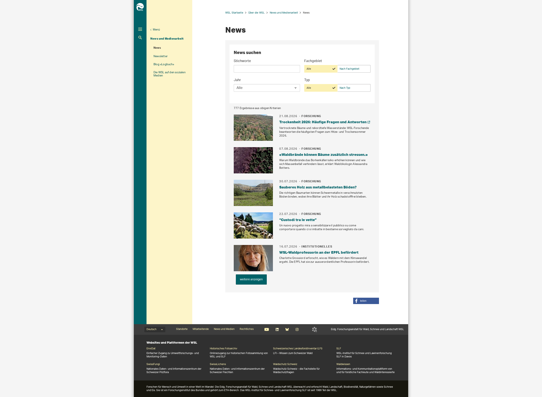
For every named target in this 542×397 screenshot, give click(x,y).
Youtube (266, 329)
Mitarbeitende (201, 329)
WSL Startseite (234, 12)
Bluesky (287, 329)
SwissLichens (218, 364)
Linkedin (277, 329)
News (157, 48)
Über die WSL (256, 12)
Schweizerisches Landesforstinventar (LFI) (297, 348)
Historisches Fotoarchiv (223, 348)
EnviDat (151, 348)
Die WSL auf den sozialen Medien (169, 74)
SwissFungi (153, 364)
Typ (307, 80)
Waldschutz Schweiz (285, 364)
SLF (314, 329)
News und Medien (224, 329)
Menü (156, 30)
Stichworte (242, 61)
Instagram (297, 329)
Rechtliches (247, 329)
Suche (140, 37)
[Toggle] (140, 29)
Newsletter (160, 56)
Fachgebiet (313, 61)
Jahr (237, 80)
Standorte (182, 329)
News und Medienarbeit (167, 38)
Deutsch (151, 329)
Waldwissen (343, 364)
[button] (366, 301)
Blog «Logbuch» (163, 64)
